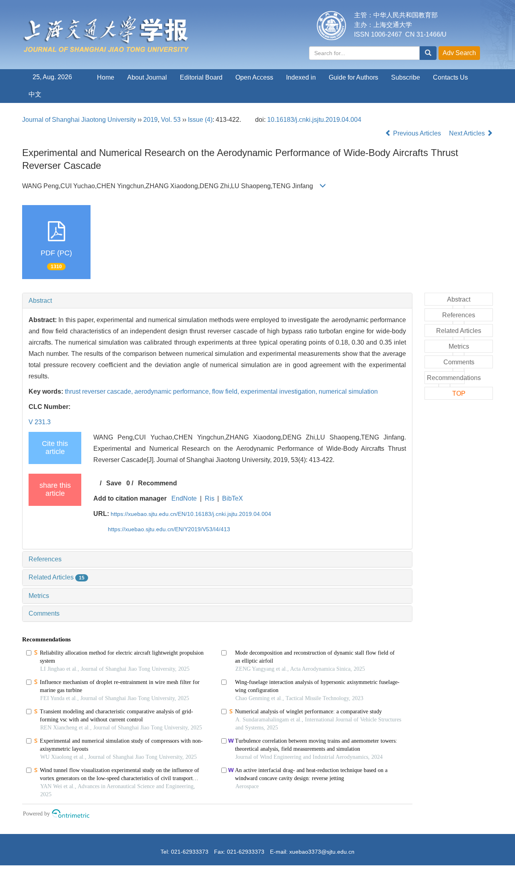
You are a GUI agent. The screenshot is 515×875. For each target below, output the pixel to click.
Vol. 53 (171, 119)
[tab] (217, 300)
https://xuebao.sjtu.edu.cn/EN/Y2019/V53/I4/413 (169, 529)
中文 (35, 94)
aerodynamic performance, (173, 391)
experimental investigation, (280, 391)
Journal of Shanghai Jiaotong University (79, 119)
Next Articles (467, 133)
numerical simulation (348, 391)
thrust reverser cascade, (99, 391)
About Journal (147, 77)
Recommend (157, 483)
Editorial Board (201, 77)
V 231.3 (40, 422)
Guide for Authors (353, 77)
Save (114, 483)
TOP (459, 393)
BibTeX (232, 498)
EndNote (184, 498)
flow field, (226, 391)
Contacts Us (450, 77)
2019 (150, 119)
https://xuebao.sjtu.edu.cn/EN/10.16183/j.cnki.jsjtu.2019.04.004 (191, 514)
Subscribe (405, 77)
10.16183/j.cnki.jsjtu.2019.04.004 (314, 119)
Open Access (254, 77)
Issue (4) (200, 119)
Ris (209, 498)
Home (105, 77)
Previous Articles (417, 133)
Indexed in (301, 77)
